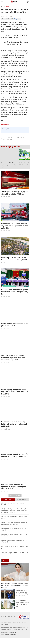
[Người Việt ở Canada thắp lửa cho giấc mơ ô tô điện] (15, 312)
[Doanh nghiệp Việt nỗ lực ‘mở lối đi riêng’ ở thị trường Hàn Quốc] (15, 442)
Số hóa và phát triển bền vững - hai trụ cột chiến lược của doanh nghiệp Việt (14, 424)
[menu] (2, 1)
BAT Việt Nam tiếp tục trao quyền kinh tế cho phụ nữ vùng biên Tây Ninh (14, 292)
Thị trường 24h (6, 197)
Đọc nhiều (8, 499)
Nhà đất (3, 262)
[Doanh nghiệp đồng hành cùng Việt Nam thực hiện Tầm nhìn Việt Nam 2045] (15, 377)
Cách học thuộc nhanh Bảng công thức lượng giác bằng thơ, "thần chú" (14, 523)
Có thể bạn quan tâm (10, 147)
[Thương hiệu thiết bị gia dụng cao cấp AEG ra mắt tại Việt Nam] (15, 180)
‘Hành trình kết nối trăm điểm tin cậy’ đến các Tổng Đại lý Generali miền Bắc (14, 226)
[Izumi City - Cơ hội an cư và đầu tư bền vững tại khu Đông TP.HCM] (15, 246)
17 (18, 524)
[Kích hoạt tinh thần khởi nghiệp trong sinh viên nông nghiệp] (9, 154)
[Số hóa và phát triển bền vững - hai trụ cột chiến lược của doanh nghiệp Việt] (15, 410)
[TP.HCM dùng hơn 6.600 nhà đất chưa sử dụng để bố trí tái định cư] (8, 604)
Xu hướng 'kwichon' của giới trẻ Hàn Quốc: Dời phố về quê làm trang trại (14, 553)
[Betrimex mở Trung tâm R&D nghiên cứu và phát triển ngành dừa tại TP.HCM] (15, 472)
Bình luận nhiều (21, 499)
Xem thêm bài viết (15, 495)
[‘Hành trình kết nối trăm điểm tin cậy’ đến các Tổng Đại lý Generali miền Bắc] (15, 212)
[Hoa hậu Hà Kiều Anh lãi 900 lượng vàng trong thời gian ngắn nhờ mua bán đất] (15, 572)
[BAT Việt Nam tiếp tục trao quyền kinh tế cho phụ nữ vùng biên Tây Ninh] (15, 277)
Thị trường (6, 6)
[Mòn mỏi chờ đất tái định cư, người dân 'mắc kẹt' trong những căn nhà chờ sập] (8, 594)
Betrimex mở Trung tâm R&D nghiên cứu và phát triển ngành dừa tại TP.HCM (13, 487)
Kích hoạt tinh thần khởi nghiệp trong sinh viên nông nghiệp (8, 164)
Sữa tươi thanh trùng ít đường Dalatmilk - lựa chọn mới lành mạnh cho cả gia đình (13, 358)
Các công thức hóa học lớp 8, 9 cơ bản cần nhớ (14, 516)
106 (3, 518)
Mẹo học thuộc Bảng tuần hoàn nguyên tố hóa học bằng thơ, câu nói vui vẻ (14, 535)
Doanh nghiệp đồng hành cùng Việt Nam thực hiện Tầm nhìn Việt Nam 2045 (14, 392)
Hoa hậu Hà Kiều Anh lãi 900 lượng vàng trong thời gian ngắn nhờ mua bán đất (14, 585)
